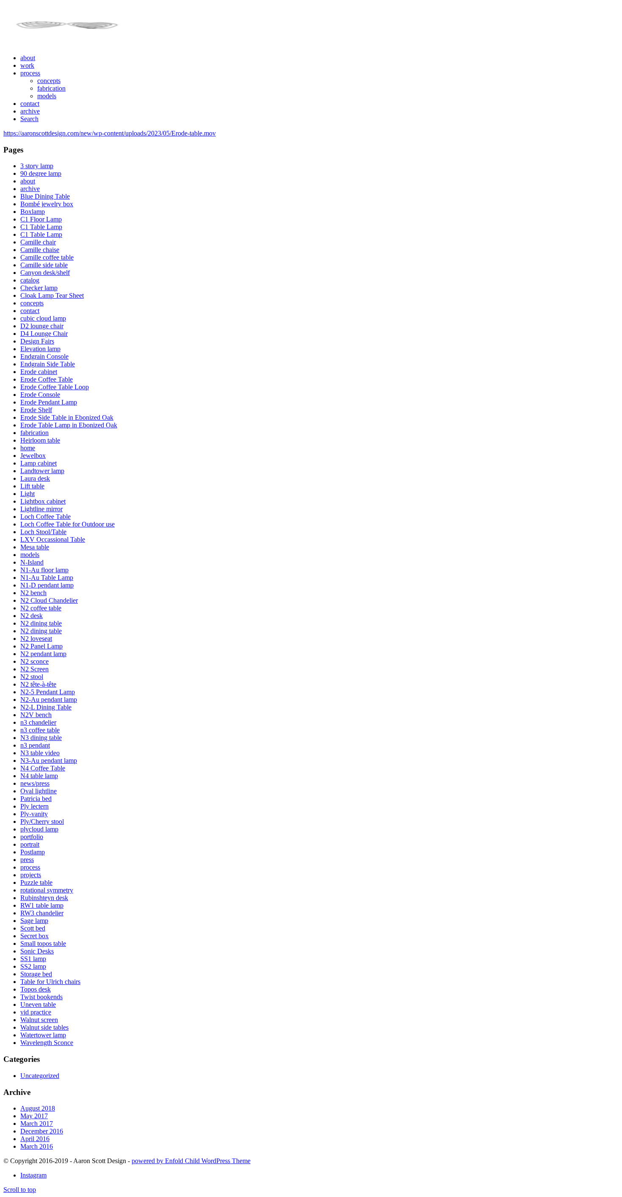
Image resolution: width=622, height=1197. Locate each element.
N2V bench (36, 714)
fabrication (34, 432)
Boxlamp (32, 211)
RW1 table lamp (41, 905)
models (29, 554)
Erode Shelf (36, 409)
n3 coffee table (40, 730)
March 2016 (36, 1146)
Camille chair (38, 242)
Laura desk (35, 478)
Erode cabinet (38, 371)
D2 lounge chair (41, 326)
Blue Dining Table (45, 196)
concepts (32, 303)
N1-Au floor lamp (44, 570)
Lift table (32, 486)
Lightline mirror (41, 509)
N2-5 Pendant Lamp (47, 691)
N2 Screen (34, 669)
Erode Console (40, 394)
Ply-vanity (34, 813)
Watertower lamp (43, 1035)
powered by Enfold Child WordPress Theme (191, 1160)
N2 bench (33, 592)
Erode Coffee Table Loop (54, 387)
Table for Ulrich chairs (50, 981)
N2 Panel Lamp (41, 646)
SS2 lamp (33, 966)
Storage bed (36, 974)
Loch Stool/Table (43, 531)
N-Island (32, 562)
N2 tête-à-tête (38, 684)
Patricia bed (36, 798)
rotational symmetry (46, 890)
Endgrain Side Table (47, 364)
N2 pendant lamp (43, 653)
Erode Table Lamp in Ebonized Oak (68, 425)
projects (30, 874)
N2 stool (31, 676)
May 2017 (34, 1115)
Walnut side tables (44, 1027)
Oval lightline (38, 791)
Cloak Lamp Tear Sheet (52, 295)
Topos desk (35, 989)
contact (29, 310)
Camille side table (44, 265)
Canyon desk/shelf (45, 272)
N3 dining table (41, 737)
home (27, 448)
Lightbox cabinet (43, 501)
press (27, 859)
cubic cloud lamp (43, 318)
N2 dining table (41, 623)
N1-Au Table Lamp (46, 577)
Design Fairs (37, 341)
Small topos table (43, 943)
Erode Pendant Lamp (48, 402)
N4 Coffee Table (42, 768)
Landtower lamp (42, 470)
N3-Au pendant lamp (48, 760)
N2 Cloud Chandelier (49, 600)
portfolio (31, 836)
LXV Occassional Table (52, 539)
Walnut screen (39, 1019)
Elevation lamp (40, 348)
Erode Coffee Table (46, 379)
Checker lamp (39, 287)
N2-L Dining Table (46, 707)
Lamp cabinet (38, 463)
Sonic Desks (37, 951)
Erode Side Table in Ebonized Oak (66, 417)
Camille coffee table (47, 257)
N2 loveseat (36, 638)
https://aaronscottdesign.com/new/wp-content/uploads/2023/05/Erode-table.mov (109, 133)
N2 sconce (34, 661)
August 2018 (37, 1108)
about (27, 181)
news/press (35, 783)
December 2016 (41, 1131)
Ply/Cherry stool (42, 821)
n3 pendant (35, 745)
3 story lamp (36, 165)
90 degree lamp (40, 173)
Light (27, 493)
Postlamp (32, 852)
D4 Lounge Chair (44, 333)
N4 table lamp (39, 775)
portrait (29, 844)
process (30, 867)
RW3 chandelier (41, 913)
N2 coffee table (40, 608)
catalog (29, 280)
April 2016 (35, 1138)
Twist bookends (41, 996)
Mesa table (34, 547)
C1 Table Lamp (41, 226)
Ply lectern (34, 806)
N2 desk (31, 615)
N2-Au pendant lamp (48, 699)
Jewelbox (33, 455)
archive (30, 188)
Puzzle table (36, 882)
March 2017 (36, 1123)
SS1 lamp (33, 958)
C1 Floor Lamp (41, 219)
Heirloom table (40, 440)
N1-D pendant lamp (47, 585)
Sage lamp (34, 920)
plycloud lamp (39, 829)
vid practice (35, 1012)
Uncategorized (39, 1075)
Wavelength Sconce (46, 1042)
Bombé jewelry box (46, 204)
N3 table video (40, 752)
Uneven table (38, 1004)
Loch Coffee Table (45, 516)
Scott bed (32, 928)
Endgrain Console (44, 356)
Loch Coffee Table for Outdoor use (67, 524)
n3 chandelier (38, 722)
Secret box (34, 935)
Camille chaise (39, 249)
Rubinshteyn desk (44, 897)
